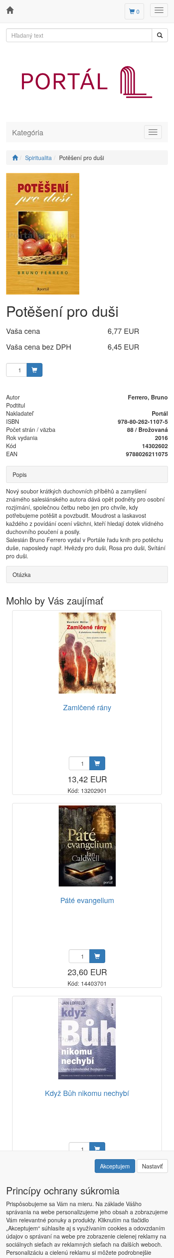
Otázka (22, 574)
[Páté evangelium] (87, 846)
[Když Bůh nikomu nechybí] (87, 1039)
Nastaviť (152, 1166)
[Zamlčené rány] (87, 653)
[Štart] (15, 158)
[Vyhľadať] (160, 35)
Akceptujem (115, 1166)
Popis (20, 474)
